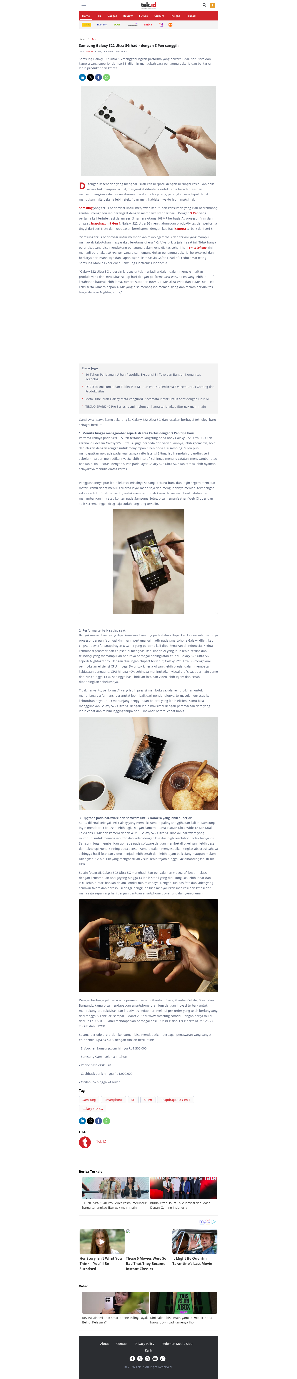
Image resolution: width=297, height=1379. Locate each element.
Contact (121, 1344)
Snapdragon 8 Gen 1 (105, 223)
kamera (180, 228)
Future (143, 16)
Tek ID (89, 51)
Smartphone (114, 1100)
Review (128, 16)
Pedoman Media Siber (178, 1344)
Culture (159, 16)
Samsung (86, 208)
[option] (116, 1193)
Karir (148, 1350)
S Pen (194, 213)
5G (133, 1100)
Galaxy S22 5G (92, 1109)
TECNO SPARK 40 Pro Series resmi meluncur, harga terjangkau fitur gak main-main (145, 406)
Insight (175, 16)
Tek (98, 16)
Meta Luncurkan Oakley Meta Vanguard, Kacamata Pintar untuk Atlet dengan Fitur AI (147, 399)
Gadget (112, 16)
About (104, 1344)
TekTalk (191, 16)
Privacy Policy (144, 1344)
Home (86, 16)
